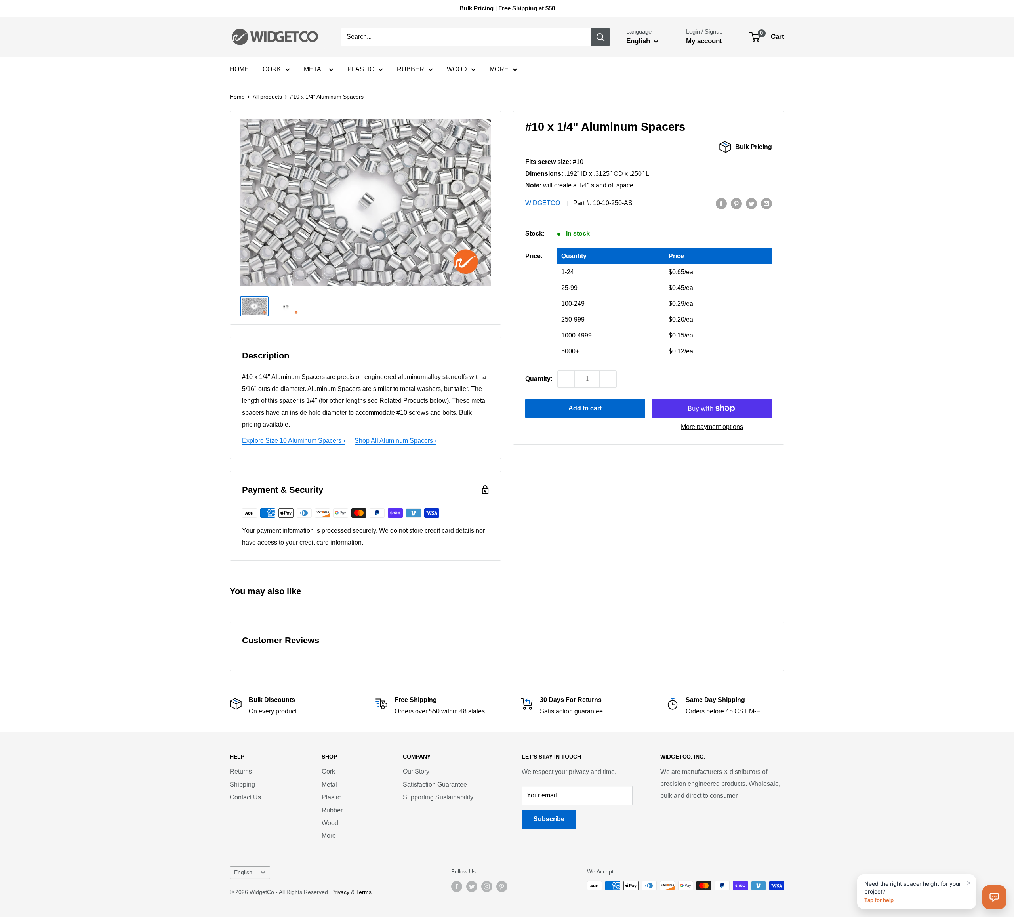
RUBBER (410, 69)
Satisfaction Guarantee (435, 784)
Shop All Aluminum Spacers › (395, 440)
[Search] (600, 37)
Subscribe (549, 819)
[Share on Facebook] (721, 203)
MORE (499, 69)
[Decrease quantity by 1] (566, 379)
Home (237, 96)
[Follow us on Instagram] (486, 886)
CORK (272, 69)
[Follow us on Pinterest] (501, 886)
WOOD (457, 69)
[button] (994, 897)
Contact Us (245, 797)
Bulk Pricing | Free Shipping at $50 (507, 8)
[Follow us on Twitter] (471, 886)
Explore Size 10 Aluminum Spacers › (293, 440)
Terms (364, 892)
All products (267, 96)
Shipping (242, 784)
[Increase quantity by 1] (608, 379)
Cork (328, 771)
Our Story (416, 771)
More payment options (712, 426)
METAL (314, 69)
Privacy (340, 892)
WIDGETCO (542, 203)
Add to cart (585, 408)
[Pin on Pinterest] (736, 203)
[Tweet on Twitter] (751, 203)
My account (704, 41)
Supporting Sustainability (438, 797)
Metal (329, 784)
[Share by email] (766, 203)
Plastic (331, 797)
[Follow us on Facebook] (456, 886)
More (329, 835)
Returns (241, 771)
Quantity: (539, 379)
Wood (330, 823)
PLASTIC (360, 69)
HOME (239, 69)
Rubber (332, 810)
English (243, 872)
